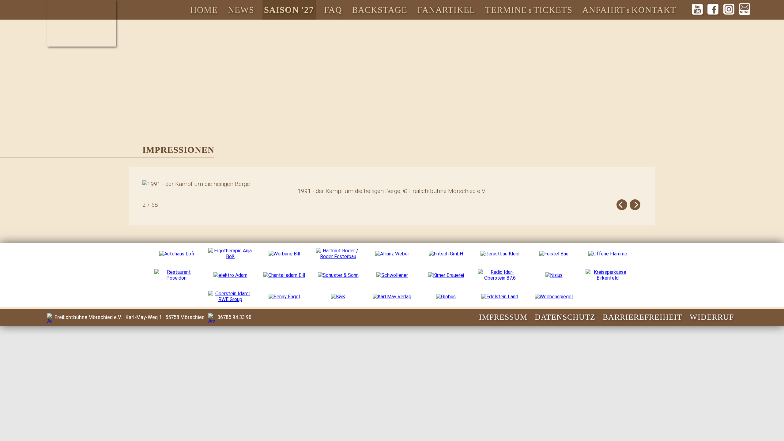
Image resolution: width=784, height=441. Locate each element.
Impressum (503, 317)
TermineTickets (528, 10)
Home (204, 10)
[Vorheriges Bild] (621, 204)
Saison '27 (289, 10)
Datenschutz (565, 317)
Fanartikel (446, 10)
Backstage (379, 10)
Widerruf (712, 317)
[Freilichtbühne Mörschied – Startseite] (81, 23)
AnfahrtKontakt (629, 10)
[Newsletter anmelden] (745, 9)
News (241, 10)
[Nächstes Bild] (635, 204)
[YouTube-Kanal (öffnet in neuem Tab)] (697, 9)
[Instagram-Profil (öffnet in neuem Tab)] (729, 9)
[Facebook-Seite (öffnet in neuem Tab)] (713, 9)
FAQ (333, 10)
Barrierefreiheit (642, 317)
